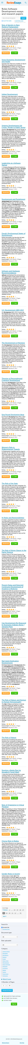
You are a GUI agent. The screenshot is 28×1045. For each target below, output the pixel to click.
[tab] (14, 979)
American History (6, 951)
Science (4, 972)
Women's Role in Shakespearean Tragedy (11, 448)
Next (4, 916)
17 (23, 910)
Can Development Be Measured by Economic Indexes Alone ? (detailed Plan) (14, 625)
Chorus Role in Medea (10, 841)
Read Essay (6, 53)
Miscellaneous (6, 962)
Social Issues (5, 974)
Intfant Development (10, 94)
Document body (6, 929)
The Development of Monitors (13, 343)
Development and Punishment (13, 199)
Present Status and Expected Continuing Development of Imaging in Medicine (12, 587)
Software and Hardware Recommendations (11, 272)
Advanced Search (7, 990)
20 (9, 913)
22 (15, 913)
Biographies (5, 953)
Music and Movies (6, 964)
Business (4, 957)
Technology (5, 976)
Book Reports (5, 955)
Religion (4, 970)
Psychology (5, 968)
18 (3, 913)
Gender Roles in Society (11, 874)
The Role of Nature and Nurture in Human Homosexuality (14, 701)
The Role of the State (10, 483)
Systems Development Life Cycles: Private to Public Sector (13, 126)
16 (20, 910)
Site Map (22, 1043)
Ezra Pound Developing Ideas (13, 415)
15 (17, 910)
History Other (5, 961)
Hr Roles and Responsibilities (13, 518)
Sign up (14, 1004)
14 (14, 910)
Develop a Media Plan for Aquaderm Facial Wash (11, 771)
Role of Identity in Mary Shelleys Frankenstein (11, 26)
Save (15, 53)
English (4, 959)
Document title (6, 927)
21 (12, 913)
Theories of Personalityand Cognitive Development (12, 379)
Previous (5, 910)
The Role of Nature (9, 738)
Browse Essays (5, 1043)
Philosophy (5, 966)
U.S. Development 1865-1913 (13, 310)
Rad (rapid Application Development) (10, 662)
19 (6, 913)
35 (20, 913)
